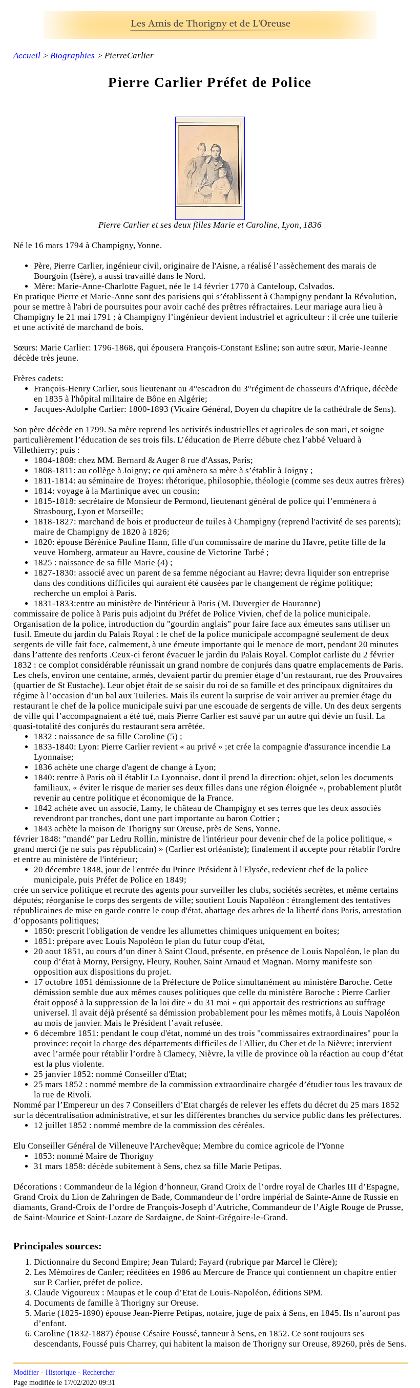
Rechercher (98, 1372)
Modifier (26, 1372)
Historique (61, 1372)
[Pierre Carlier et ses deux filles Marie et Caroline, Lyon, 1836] (210, 214)
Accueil (26, 55)
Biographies (72, 55)
